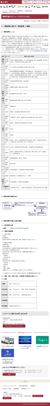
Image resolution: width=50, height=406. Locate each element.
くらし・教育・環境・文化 (5, 6)
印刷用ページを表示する (31, 20)
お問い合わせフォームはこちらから (14, 326)
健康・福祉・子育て (13, 6)
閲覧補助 (26, 1)
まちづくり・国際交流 (38, 6)
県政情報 (46, 6)
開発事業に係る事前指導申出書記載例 (19, 228)
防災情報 (47, 1)
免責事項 (33, 386)
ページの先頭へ (25, 381)
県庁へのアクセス (38, 396)
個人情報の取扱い (24, 386)
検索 (32, 1)
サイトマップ (7, 398)
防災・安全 (21, 6)
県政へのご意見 (7, 388)
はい (26, 370)
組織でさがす (12, 11)
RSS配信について (26, 388)
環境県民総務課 (28, 11)
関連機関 (16, 388)
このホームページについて (10, 386)
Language (39, 1)
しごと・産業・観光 (30, 6)
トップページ (4, 11)
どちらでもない (33, 370)
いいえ (40, 370)
